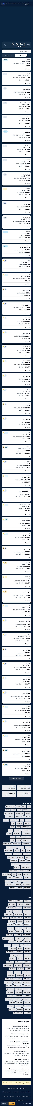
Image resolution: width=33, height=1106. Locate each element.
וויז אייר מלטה (9, 884)
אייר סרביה (16, 867)
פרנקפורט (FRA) (18, 914)
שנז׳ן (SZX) (20, 1009)
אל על (29, 806)
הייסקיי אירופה (11, 857)
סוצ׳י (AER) (12, 1002)
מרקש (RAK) (17, 999)
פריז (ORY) (19, 955)
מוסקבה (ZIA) (18, 979)
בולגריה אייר (8, 854)
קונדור (18, 827)
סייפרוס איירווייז (26, 830)
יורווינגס (12, 827)
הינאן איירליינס (14, 860)
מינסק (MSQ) (20, 975)
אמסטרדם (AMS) (9, 914)
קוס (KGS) (11, 941)
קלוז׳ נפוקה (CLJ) (8, 965)
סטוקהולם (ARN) (18, 951)
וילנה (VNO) (27, 975)
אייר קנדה (28, 847)
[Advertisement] (16, 23)
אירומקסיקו (20, 847)
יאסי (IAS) (28, 968)
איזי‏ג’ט (19, 810)
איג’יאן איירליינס (14, 820)
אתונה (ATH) (10, 907)
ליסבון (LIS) (20, 921)
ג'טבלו (23, 850)
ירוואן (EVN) (19, 1002)
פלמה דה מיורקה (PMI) (8, 938)
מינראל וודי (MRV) (26, 982)
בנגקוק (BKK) (19, 992)
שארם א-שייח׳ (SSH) (25, 945)
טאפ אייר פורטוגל (26, 833)
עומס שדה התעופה (25, 1096)
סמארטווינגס (19, 823)
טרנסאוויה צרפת (18, 877)
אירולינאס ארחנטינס (11, 847)
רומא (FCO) (20, 904)
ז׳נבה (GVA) (27, 921)
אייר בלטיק (17, 850)
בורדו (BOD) (7, 945)
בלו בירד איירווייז (8, 850)
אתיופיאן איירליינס (26, 827)
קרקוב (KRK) (9, 935)
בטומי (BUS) (18, 1006)
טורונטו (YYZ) (27, 989)
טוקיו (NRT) (27, 1009)
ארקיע (23, 806)
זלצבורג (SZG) (18, 965)
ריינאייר (8, 810)
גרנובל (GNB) (27, 958)
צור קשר (8, 1092)
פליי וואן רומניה (26, 874)
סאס (14, 874)
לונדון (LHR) (27, 901)
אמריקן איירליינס (7, 843)
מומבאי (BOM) (10, 992)
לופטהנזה (28, 813)
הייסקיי (28, 860)
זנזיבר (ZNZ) (27, 1012)
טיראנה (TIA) (17, 972)
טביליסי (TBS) (27, 928)
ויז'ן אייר (19, 840)
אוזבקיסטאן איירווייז (25, 864)
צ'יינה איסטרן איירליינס (25, 871)
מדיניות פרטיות (23, 1092)
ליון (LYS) (13, 955)
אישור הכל (11, 1103)
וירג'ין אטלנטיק (17, 884)
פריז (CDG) (27, 904)
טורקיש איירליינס (10, 806)
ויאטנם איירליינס (26, 884)
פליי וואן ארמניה (26, 840)
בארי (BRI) (20, 958)
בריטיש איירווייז (19, 816)
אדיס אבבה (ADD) (26, 999)
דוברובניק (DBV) (26, 935)
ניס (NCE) (20, 948)
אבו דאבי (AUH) (26, 1006)
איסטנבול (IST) (27, 911)
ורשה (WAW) (27, 924)
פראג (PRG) (13, 918)
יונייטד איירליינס (26, 881)
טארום (13, 823)
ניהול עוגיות (4, 1103)
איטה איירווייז (18, 830)
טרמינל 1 (18, 1096)
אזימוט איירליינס (26, 843)
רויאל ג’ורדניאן (19, 837)
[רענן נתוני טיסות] (29, 55)
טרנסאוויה (28, 820)
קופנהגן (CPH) (12, 948)
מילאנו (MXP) (12, 904)
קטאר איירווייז (17, 833)
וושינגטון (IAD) (10, 989)
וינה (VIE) (20, 918)
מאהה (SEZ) (12, 1009)
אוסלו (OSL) (27, 951)
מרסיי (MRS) (27, 948)
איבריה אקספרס (15, 864)
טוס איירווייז (10, 877)
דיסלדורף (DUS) (19, 962)
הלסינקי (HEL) (10, 951)
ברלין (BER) (9, 911)
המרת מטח (6, 1096)
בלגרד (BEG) (12, 968)
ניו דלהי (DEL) (27, 996)
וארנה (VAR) (20, 968)
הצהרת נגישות (15, 1092)
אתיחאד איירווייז (17, 854)
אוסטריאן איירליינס (9, 813)
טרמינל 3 (12, 1096)
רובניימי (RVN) (16, 982)
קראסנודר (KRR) (9, 979)
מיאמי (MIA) (9, 985)
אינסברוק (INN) (27, 965)
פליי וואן (13, 840)
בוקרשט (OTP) (18, 924)
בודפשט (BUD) (12, 921)
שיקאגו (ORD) (27, 992)
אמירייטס (9, 833)
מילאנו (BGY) (27, 938)
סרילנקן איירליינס (17, 881)
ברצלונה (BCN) (27, 907)
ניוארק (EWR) (27, 985)
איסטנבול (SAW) (17, 911)
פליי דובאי (28, 857)
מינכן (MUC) (27, 914)
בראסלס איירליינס (7, 874)
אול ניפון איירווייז (14, 871)
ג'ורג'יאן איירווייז (16, 843)
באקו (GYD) (27, 1002)
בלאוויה (28, 850)
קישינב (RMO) (11, 975)
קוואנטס (19, 874)
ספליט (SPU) (18, 935)
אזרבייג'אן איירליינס (26, 867)
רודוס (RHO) (27, 931)
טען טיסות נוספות (16, 778)
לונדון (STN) (12, 901)
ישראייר (18, 806)
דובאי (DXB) (19, 996)
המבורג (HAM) (10, 962)
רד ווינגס (20, 888)
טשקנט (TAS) (9, 999)
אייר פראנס (27, 816)
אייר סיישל (22, 860)
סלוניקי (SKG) (19, 931)
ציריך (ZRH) (5, 918)
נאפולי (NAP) (19, 938)
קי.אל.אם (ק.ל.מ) (9, 816)
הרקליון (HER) (27, 941)
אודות (29, 1092)
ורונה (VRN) (27, 962)
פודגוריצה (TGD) (26, 972)
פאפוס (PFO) (11, 928)
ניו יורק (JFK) (8, 982)
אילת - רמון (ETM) (18, 1012)
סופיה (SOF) (10, 924)
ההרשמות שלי (20, 1100)
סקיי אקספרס (20, 857)
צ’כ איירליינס (27, 823)
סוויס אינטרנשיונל (20, 813)
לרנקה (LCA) (19, 928)
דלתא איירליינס (26, 854)
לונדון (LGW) (27, 955)
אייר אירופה (8, 881)
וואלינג (21, 820)
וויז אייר (14, 810)
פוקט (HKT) (10, 1006)
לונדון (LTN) (19, 901)
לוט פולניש (6, 820)
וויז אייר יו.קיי (27, 888)
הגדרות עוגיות (12, 1100)
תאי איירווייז (27, 877)
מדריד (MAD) (18, 907)
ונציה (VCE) (12, 958)
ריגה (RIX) (10, 972)
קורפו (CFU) (19, 941)
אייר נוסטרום (13, 888)
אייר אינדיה (27, 837)
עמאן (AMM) (11, 996)
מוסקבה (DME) (27, 979)
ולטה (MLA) (11, 931)
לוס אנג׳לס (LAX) (18, 985)
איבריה (12, 837)
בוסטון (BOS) (19, 989)
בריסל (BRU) (27, 918)
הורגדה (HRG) (16, 945)
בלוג (3, 1092)
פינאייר (10, 830)
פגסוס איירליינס (26, 810)
